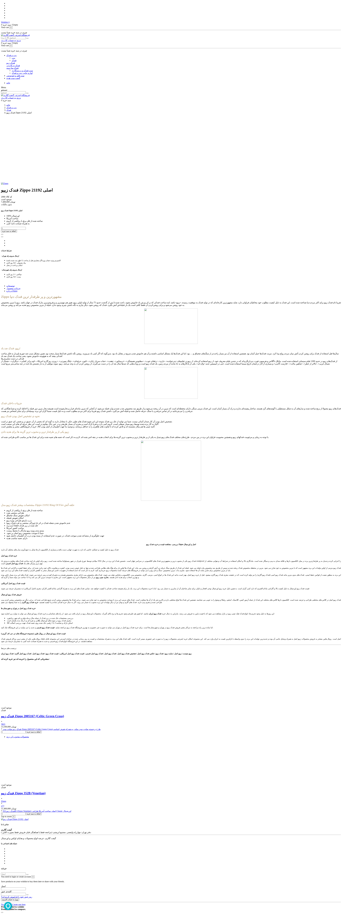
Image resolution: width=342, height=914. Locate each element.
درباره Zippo (11, 291)
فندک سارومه (12, 68)
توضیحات (10, 286)
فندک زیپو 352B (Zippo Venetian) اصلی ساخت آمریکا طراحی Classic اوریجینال (37, 811)
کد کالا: (8, 197)
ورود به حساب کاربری (10, 900)
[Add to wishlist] (2, 234)
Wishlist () (5, 22)
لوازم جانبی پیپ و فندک (22, 73)
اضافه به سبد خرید (9, 231)
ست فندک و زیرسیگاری (22, 70)
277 (2, 806)
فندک (14, 60)
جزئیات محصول (13, 288)
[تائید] (27, 874)
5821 (3, 724)
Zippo (3, 801)
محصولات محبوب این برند (17, 737)
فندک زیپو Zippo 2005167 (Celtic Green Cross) (32, 716)
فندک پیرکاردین (13, 65)
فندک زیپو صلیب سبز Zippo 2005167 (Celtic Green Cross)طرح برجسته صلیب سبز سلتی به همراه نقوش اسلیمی (52, 729)
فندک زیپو (10, 63)
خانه (8, 83)
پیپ (13, 58)
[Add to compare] (2, 236)
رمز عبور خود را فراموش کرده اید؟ (16, 897)
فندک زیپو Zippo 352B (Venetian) (23, 793)
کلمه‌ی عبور (6, 891)
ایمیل (3, 886)
